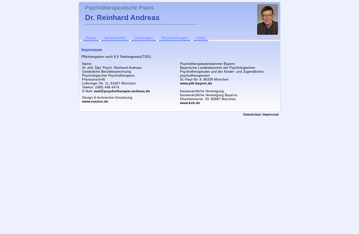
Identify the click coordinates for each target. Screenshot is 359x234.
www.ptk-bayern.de (196, 83)
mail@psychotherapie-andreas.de (122, 91)
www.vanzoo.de (95, 101)
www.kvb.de (190, 103)
